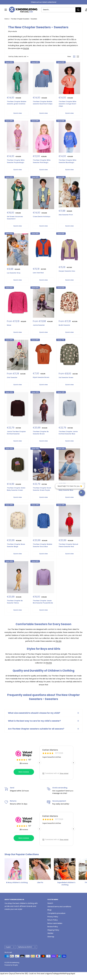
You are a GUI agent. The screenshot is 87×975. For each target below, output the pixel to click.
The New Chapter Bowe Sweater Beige (16, 545)
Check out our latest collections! (43, 2)
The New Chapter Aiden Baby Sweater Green (16, 489)
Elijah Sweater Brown (41, 377)
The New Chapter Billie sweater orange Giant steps (67, 103)
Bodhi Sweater (64, 325)
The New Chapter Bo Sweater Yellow (15, 602)
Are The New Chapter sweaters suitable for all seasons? (36, 728)
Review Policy (52, 926)
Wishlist (50, 933)
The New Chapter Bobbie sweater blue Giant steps (42, 102)
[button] (82, 493)
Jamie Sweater (39, 325)
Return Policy (52, 920)
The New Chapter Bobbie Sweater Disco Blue (42, 545)
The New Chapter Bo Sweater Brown (41, 432)
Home (7, 19)
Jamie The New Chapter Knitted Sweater (16, 432)
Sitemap (50, 937)
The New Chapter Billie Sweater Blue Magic (67, 161)
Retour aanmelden (54, 923)
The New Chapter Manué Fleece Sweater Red (68, 545)
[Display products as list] (78, 57)
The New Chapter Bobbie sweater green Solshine (16, 102)
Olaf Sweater (12, 377)
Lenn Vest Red (38, 273)
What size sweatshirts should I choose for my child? (34, 713)
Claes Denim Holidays (41, 216)
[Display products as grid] (74, 57)
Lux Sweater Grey (13, 273)
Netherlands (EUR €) (25, 947)
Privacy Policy (52, 917)
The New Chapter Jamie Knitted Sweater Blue (68, 432)
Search (50, 903)
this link (26, 48)
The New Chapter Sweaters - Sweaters (24, 19)
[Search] (78, 9)
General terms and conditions (59, 906)
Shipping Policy (53, 930)
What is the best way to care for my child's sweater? (34, 721)
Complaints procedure (56, 913)
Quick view (17, 113)
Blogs (49, 910)
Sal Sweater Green (66, 377)
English (8, 947)
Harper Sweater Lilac (67, 271)
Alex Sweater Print (66, 215)
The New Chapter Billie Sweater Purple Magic (15, 161)
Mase (9, 325)
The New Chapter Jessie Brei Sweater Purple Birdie (43, 602)
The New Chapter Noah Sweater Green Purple (42, 489)
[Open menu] (6, 10)
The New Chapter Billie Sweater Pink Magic (41, 161)
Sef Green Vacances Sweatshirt (15, 217)
